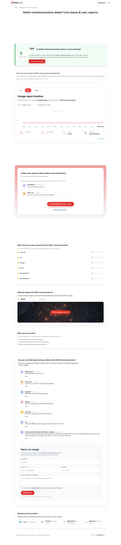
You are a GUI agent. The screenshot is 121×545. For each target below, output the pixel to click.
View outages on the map (61, 312)
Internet (21, 7)
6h (21, 90)
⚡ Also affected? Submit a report (60, 204)
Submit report (27, 493)
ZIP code (63, 467)
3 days (36, 90)
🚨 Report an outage (37, 61)
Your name (24, 459)
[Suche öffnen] (108, 2)
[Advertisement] (60, 28)
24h (28, 90)
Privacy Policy (35, 488)
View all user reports (60, 210)
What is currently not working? (29, 475)
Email (25, 467)
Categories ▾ (101, 3)
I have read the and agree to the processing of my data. (42, 488)
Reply (26, 376)
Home (16, 7)
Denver (23, 299)
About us (33, 535)
